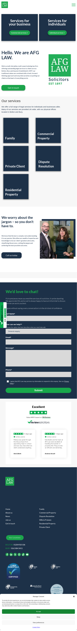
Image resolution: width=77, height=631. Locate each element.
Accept (38, 611)
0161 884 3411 (17, 548)
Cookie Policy (36, 627)
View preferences (38, 622)
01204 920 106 (19, 545)
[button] (74, 597)
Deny (38, 617)
